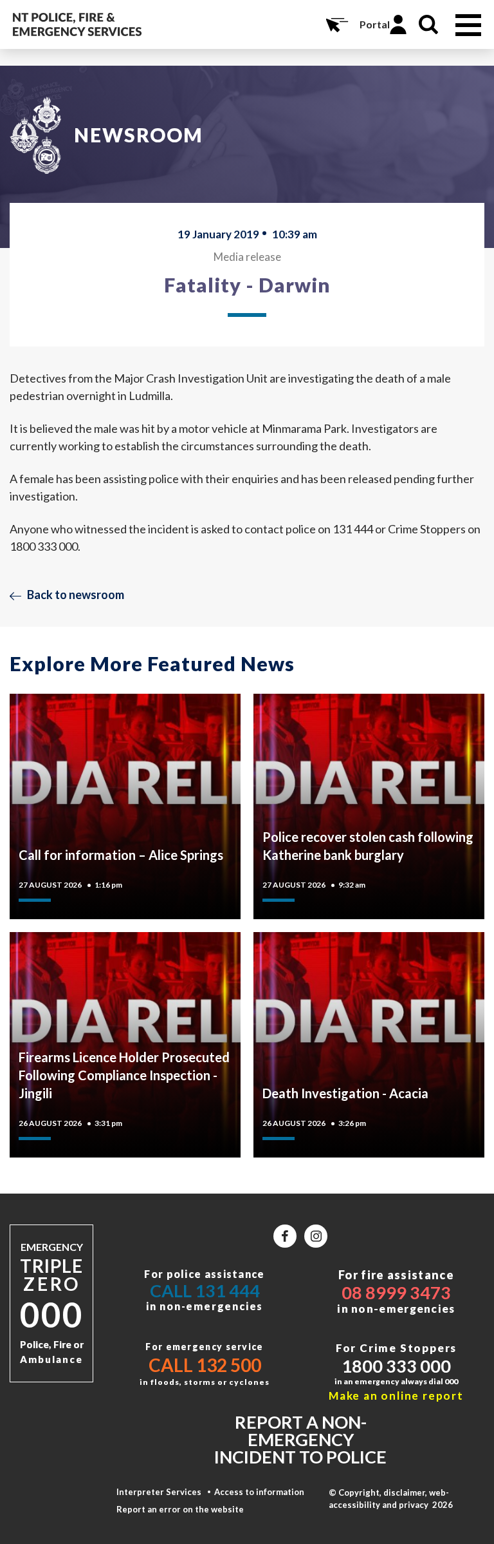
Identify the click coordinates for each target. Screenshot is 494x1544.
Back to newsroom (75, 594)
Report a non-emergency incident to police (300, 1439)
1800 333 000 (396, 1366)
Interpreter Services (158, 1492)
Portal (375, 24)
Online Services (335, 24)
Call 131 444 (205, 1290)
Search (428, 24)
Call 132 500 (205, 1365)
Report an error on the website (180, 1509)
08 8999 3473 (396, 1292)
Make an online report (396, 1395)
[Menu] (468, 25)
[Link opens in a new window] (285, 1236)
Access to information (259, 1492)
